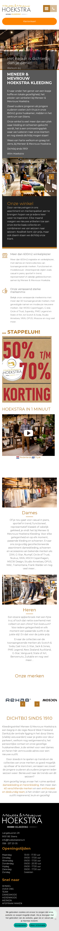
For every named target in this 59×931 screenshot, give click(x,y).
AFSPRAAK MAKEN (12, 903)
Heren (29, 610)
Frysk (38, 457)
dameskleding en (13, 785)
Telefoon (53, 8)
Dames (29, 512)
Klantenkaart (29, 21)
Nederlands (25, 457)
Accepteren (20, 925)
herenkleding (31, 785)
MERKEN (7, 900)
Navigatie (46, 8)
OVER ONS (8, 889)
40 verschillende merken (18, 788)
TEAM (5, 892)
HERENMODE (9, 897)
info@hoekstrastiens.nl (13, 840)
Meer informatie (37, 925)
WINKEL (6, 886)
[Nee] (55, 919)
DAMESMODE (9, 894)
